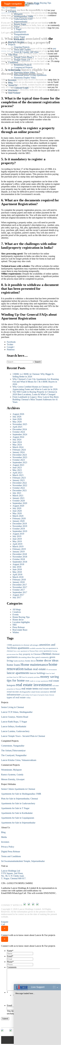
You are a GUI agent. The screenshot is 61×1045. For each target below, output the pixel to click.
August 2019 (18, 534)
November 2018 (19, 556)
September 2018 (19, 562)
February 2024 (19, 450)
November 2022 (19, 485)
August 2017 (18, 595)
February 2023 (19, 478)
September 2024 (19, 434)
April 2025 (17, 427)
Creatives (16, 612)
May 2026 (17, 421)
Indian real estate (35, 669)
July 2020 (16, 508)
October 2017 (18, 590)
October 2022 (18, 488)
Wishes (15, 632)
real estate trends (47, 688)
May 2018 (17, 572)
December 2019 (19, 523)
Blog (10, 82)
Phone (10, 962)
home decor (30, 660)
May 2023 (17, 470)
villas (28, 698)
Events (15, 614)
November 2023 (19, 457)
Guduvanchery (19, 661)
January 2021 (18, 498)
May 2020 (17, 513)
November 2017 (19, 587)
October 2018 (18, 559)
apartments (23, 647)
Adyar (17, 26)
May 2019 (17, 541)
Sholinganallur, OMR (23, 16)
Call (3, 924)
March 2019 (17, 546)
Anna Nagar (19, 37)
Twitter (10, 344)
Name (10, 950)
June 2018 (17, 569)
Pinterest (10, 349)
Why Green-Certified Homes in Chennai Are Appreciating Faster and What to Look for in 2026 (34, 388)
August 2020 (18, 506)
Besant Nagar (20, 24)
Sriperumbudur (20, 21)
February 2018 (19, 579)
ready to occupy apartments (39, 681)
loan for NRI (17, 677)
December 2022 (19, 483)
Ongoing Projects (22, 47)
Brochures (12, 90)
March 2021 (17, 495)
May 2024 (17, 444)
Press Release (18, 627)
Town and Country (22, 49)
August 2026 (18, 414)
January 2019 (18, 551)
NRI (14, 625)
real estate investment (34, 684)
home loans (13, 664)
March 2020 (17, 516)
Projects (11, 44)
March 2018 (17, 577)
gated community (42, 657)
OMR (27, 681)
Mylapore (18, 14)
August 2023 (18, 465)
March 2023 (17, 475)
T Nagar (17, 29)
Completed (13, 62)
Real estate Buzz (19, 630)
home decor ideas (47, 660)
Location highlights (21, 622)
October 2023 (18, 460)
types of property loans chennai (43, 695)
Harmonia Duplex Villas (25, 77)
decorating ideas (24, 657)
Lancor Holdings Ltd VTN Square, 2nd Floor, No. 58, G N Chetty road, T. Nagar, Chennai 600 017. (13, 875)
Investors (12, 80)
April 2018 (17, 574)
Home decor (18, 619)
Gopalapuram (20, 32)
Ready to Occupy (16, 42)
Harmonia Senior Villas (24, 72)
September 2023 (19, 462)
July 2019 (16, 536)
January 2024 (18, 452)
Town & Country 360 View (26, 52)
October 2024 (18, 432)
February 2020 (19, 518)
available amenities (36, 648)
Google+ (11, 347)
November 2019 (19, 526)
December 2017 (19, 584)
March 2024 (17, 447)
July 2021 (16, 493)
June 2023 (17, 467)
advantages (34, 645)
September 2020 (19, 503)
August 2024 (18, 437)
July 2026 (16, 416)
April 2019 (17, 544)
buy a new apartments (43, 651)
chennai (46, 653)
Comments (11, 967)
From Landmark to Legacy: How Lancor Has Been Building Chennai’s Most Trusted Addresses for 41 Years (35, 399)
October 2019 (18, 528)
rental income (13, 691)
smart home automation (40, 692)
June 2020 (17, 511)
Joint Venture (14, 93)
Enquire (4, 922)
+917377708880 (8, 8)
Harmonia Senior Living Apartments (30, 75)
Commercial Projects (23, 67)
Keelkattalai (19, 39)
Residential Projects (22, 65)
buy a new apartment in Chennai (24, 651)
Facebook (11, 342)
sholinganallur (25, 692)
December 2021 (19, 490)
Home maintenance (34, 664)
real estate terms (29, 688)
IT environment (51, 669)
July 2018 (16, 567)
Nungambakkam (21, 34)
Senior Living (14, 70)
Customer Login (21, 88)
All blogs (16, 609)
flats (33, 657)
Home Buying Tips (21, 617)
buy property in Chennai (30, 654)
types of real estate (16, 697)
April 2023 (17, 472)
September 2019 (19, 531)
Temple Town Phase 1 (24, 57)
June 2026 (17, 419)
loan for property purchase (31, 677)
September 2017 (19, 592)
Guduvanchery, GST (23, 19)
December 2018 (19, 554)
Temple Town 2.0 (22, 60)
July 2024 (16, 439)
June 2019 (17, 539)
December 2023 (19, 455)
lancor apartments (18, 673)
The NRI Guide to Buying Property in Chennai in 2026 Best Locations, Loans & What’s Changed (34, 393)
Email (10, 956)
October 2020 (18, 500)
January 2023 (18, 480)
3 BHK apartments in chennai (18, 645)
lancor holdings (38, 673)
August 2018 (18, 564)
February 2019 (19, 549)
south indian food (27, 695)
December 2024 (19, 429)
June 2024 (17, 442)
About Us (12, 85)
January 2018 (18, 582)
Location (12, 11)
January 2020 (18, 521)
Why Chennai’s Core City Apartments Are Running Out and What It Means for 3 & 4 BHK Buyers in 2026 (35, 381)
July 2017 (16, 597)
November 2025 (19, 424)
